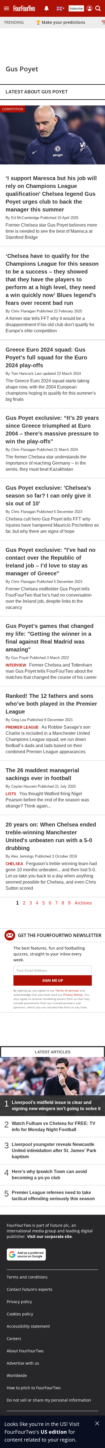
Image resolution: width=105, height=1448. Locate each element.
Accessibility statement (28, 1326)
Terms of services (67, 990)
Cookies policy (20, 1314)
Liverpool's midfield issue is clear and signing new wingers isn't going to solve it (56, 1105)
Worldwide (17, 1375)
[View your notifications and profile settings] (46, 8)
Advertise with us (23, 1363)
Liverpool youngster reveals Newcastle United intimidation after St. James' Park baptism (54, 1150)
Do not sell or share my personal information (49, 1400)
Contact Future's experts (29, 1289)
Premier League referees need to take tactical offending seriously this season (53, 1195)
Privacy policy (19, 1301)
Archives (83, 903)
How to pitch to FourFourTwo (33, 1387)
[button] (6, 8)
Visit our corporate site (49, 1236)
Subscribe (76, 8)
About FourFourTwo (25, 1350)
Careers (14, 1338)
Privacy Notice (73, 995)
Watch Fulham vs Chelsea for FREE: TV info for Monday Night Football (53, 1126)
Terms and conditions (27, 1277)
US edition (54, 1431)
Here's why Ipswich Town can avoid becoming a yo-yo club (49, 1174)
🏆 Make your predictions (60, 22)
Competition (12, 109)
